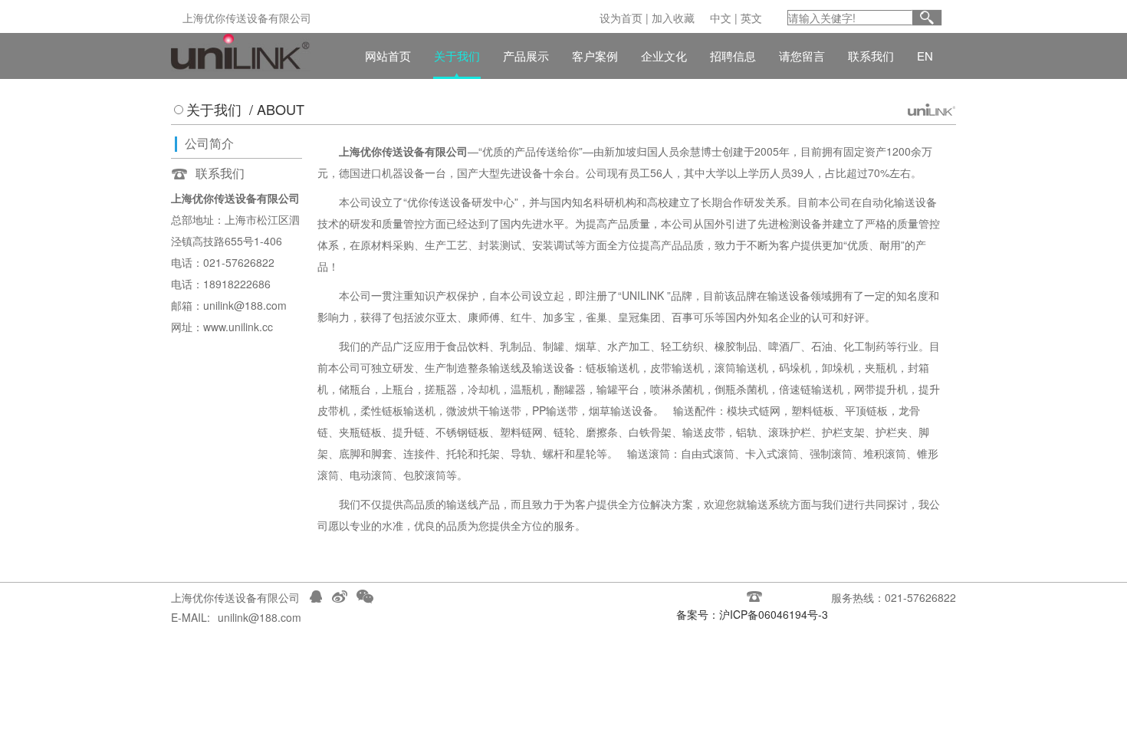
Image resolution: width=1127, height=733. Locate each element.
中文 (720, 17)
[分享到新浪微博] (340, 596)
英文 (751, 17)
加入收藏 (673, 17)
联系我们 (871, 56)
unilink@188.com (259, 617)
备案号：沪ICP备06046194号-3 (752, 614)
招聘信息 (733, 56)
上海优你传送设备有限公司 (246, 17)
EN (925, 56)
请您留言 (802, 56)
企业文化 (664, 56)
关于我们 (457, 56)
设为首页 (621, 17)
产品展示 (526, 56)
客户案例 (595, 56)
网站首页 (388, 56)
